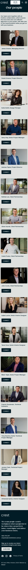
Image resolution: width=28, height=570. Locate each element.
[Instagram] (6, 556)
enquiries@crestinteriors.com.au (11, 538)
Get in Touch (15, 2)
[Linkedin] (10, 556)
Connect (6, 53)
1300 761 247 (5, 536)
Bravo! (3, 565)
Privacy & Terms (18, 556)
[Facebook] (2, 556)
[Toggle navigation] (26, 2)
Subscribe (6, 549)
